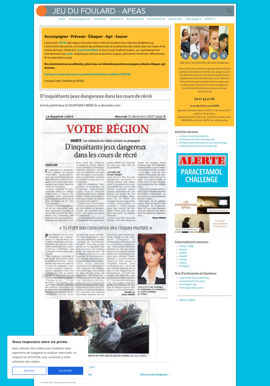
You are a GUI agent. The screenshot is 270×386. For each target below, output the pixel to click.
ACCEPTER (65, 370)
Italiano (183, 263)
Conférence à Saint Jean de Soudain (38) (198, 146)
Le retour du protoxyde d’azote (194, 136)
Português (184, 266)
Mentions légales (187, 300)
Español (183, 256)
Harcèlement (99, 19)
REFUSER (29, 370)
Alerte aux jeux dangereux (155, 374)
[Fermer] (86, 337)
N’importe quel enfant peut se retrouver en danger (203, 143)
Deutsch (183, 249)
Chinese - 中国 (186, 246)
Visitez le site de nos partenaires (194, 278)
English (182, 253)
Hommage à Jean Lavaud (191, 288)
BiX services (70, 382)
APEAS (63, 42)
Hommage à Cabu (188, 284)
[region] (47, 357)
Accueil (61, 19)
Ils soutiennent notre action (192, 281)
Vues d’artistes (175, 19)
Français (183, 259)
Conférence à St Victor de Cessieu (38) (197, 139)
